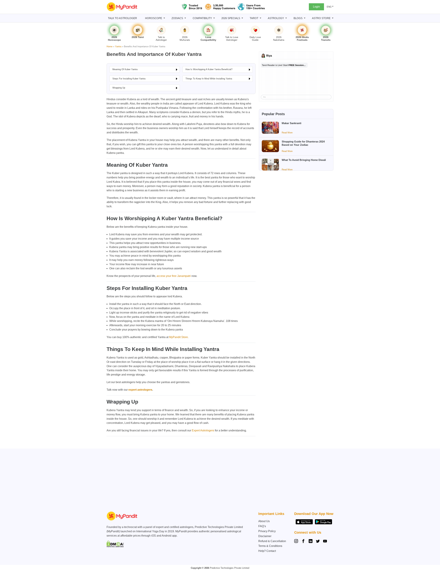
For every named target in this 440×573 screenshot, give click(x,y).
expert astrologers (140, 389)
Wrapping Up (118, 87)
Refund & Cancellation (272, 541)
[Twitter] (318, 541)
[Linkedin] (310, 541)
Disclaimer (264, 536)
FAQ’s (262, 526)
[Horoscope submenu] (164, 18)
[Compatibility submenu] (214, 18)
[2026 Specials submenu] (242, 18)
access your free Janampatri (174, 275)
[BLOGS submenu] (304, 18)
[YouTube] (325, 541)
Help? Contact (267, 550)
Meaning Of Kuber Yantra (125, 69)
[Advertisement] (219, 481)
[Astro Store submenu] (332, 18)
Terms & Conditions (270, 545)
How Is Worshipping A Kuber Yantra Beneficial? (208, 69)
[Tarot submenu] (260, 18)
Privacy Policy (267, 531)
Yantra (118, 46)
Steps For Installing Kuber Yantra (128, 78)
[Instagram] (296, 541)
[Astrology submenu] (286, 18)
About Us (264, 521)
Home (109, 46)
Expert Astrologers (203, 430)
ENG (329, 6)
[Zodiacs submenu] (185, 18)
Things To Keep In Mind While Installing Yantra (208, 78)
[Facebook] (303, 541)
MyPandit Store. (179, 337)
